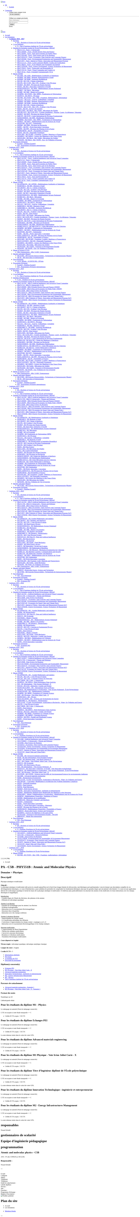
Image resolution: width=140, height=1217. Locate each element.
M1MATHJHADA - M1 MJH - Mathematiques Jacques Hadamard (39, 88)
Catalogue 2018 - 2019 (16, 822)
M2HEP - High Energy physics (27, 789)
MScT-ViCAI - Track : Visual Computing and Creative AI (36, 70)
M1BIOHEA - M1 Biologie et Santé (29, 419)
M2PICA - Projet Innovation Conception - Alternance (34, 805)
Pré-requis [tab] (8, 957)
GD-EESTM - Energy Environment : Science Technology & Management (41, 746)
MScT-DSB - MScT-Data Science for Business (32, 291)
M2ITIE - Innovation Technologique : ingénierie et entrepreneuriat (38, 791)
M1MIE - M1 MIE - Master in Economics (30, 530)
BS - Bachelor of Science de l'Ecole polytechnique (33, 390)
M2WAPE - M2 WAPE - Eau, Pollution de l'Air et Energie (36, 370)
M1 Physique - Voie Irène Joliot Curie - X (18, 970)
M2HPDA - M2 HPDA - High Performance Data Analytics (36, 710)
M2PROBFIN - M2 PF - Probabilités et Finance (32, 131)
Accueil (7, 35)
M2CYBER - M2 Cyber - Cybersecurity (30, 706)
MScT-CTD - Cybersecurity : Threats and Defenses (34, 596)
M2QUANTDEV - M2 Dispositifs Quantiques (32, 476)
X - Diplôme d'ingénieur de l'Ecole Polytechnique (33, 851)
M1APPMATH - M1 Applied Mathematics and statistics (35, 518)
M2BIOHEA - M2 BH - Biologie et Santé (31, 206)
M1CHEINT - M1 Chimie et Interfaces (30, 421)
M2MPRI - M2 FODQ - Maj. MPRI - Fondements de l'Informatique (39, 120)
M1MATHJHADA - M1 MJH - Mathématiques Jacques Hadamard (39, 195)
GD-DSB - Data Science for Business (29, 743)
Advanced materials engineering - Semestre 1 (19, 987)
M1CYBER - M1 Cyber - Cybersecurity (30, 680)
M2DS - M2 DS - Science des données (29, 109)
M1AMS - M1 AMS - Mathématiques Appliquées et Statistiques (38, 75)
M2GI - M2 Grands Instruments (27, 450)
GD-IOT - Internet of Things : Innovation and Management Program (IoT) (41, 750)
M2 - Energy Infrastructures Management (18, 976)
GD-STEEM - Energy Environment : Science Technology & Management (41, 846)
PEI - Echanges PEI (23, 581)
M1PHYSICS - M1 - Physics (26, 697)
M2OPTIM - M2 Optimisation (27, 467)
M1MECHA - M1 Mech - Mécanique (29, 197)
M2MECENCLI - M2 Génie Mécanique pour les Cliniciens (36, 460)
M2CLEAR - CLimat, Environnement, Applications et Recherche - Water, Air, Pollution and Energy (49, 702)
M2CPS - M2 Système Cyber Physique (30, 445)
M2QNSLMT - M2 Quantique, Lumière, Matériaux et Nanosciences (39, 474)
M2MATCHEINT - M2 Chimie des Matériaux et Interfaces (36, 456)
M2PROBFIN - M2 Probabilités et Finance (31, 473)
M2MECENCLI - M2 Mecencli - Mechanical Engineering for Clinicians (40, 550)
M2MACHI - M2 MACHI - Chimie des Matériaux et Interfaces (37, 340)
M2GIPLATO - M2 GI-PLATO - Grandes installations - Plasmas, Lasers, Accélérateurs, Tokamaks (49, 112)
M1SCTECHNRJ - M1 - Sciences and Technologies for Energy (38, 699)
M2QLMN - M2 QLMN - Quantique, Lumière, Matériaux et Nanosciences (41, 239)
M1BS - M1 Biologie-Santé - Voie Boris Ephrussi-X (34, 759)
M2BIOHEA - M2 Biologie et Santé (29, 439)
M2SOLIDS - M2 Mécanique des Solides (30, 480)
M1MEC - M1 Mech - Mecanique (28, 90)
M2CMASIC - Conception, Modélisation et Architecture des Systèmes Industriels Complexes (47, 781)
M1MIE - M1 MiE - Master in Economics (30, 621)
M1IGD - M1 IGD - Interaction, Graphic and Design (34, 686)
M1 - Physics (9, 977)
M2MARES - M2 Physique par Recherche (31, 454)
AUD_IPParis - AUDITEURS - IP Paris (30, 261)
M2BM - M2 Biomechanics (26, 625)
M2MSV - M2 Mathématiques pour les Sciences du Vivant (36, 465)
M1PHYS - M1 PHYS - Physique (28, 96)
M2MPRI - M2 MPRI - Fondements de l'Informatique (34, 228)
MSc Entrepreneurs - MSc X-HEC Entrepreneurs (33, 252)
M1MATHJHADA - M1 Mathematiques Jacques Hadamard (36, 526)
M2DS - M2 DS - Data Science (27, 213)
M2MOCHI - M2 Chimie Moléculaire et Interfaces (33, 462)
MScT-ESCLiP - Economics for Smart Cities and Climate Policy (38, 603)
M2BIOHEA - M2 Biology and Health (30, 531)
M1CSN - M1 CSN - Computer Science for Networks (34, 678)
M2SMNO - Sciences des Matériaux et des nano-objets (35, 813)
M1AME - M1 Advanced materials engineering (32, 756)
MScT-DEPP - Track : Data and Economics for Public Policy (37, 53)
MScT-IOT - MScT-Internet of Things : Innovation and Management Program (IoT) (44, 298)
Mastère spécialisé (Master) (22, 254)
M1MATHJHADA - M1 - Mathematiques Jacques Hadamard (37, 620)
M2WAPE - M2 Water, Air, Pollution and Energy (33, 564)
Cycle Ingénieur (18, 44)
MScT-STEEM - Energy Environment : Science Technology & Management (42, 607)
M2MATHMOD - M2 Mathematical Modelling (32, 548)
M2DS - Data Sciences (24, 631)
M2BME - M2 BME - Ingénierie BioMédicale (32, 103)
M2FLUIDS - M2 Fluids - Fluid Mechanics (31, 542)
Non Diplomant (18, 259)
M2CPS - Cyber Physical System (28, 629)
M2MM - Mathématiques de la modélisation (31, 798)
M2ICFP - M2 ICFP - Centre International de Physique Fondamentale (39, 116)
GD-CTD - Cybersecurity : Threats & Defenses (32, 835)
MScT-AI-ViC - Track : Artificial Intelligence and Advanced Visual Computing (42, 158)
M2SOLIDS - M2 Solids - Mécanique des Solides (33, 245)
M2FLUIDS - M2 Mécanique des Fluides (30, 449)
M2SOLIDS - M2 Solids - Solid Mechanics (31, 563)
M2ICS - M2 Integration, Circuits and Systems (32, 546)
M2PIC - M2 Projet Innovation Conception (31, 559)
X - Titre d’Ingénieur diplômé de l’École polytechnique (35, 46)
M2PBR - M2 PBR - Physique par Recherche (32, 125)
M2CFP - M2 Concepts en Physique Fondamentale (33, 443)
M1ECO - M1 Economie (25, 616)
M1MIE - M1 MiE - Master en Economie (30, 92)
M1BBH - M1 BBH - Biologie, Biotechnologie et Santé (35, 77)
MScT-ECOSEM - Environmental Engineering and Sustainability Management (42, 664)
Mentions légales (10, 1211)
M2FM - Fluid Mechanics (25, 787)
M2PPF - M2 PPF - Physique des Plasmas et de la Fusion (35, 129)
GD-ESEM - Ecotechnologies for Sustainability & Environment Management (42, 748)
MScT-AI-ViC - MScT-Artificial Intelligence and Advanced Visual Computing (42, 283)
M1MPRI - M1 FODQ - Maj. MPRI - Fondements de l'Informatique (39, 94)
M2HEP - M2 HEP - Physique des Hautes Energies (34, 114)
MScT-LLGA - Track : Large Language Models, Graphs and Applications (41, 63)
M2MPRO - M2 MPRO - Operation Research (32, 715)
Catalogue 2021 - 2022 (16, 583)
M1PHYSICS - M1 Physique (26, 436)
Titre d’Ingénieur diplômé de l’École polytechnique (21, 979)
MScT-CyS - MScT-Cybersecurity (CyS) (30, 285)
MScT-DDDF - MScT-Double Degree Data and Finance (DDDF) (38, 287)
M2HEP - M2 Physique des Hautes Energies (31, 452)
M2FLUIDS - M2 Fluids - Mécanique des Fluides (33, 215)
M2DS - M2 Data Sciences (26, 539)
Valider (12, 24)
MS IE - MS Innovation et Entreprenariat (30, 257)
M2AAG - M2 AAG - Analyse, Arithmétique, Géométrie (35, 99)
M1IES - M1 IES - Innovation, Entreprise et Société (34, 87)
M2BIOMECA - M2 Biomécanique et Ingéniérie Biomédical (37, 441)
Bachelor (16, 41)
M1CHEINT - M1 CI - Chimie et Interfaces (31, 188)
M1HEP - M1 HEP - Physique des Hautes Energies (34, 85)
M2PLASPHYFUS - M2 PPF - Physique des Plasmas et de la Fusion (39, 235)
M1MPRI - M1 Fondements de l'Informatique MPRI (34, 434)
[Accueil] (3, 2)
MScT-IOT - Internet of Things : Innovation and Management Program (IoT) (42, 605)
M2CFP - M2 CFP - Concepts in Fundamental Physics (34, 627)
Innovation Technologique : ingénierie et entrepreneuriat (23, 974)
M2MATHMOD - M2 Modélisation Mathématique (33, 458)
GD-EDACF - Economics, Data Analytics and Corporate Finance (38, 840)
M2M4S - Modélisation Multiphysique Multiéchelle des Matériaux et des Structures (44, 792)
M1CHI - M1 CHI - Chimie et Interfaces (30, 81)
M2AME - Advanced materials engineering (31, 776)
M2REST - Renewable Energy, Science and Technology (35, 570)
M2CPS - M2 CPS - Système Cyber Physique (32, 212)
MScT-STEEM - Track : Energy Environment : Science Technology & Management (44, 66)
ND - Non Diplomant (24, 575)
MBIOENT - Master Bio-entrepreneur (29, 816)
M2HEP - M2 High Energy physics (28, 544)
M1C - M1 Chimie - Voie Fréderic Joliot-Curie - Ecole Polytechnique (39, 761)
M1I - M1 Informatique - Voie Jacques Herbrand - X (34, 684)
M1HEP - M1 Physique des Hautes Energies (31, 425)
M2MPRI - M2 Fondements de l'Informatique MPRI (34, 463)
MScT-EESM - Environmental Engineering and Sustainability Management (41, 601)
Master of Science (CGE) (21, 250)
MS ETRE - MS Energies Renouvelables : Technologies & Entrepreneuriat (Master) (44, 572)
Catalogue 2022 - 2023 (16, 491)
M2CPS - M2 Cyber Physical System (29, 535)
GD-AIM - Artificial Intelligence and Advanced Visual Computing (38, 739)
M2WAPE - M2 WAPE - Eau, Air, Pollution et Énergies (35, 248)
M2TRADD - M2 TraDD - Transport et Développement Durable (38, 246)
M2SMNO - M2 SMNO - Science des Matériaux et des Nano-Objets (39, 243)
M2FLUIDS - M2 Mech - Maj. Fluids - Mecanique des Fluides (37, 110)
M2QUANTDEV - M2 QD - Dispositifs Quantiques (34, 241)
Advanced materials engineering (15, 972)
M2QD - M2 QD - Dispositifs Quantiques (30, 132)
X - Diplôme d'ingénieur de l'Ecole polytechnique (33, 735)
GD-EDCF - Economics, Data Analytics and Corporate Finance (38, 745)
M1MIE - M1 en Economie (26, 432)
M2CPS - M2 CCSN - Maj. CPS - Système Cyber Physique (36, 107)
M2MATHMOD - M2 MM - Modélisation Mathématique (35, 118)
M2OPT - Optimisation (24, 802)
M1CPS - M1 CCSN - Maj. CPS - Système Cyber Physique (36, 83)
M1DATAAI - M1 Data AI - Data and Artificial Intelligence (36, 614)
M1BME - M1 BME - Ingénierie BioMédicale (32, 79)
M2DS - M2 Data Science (25, 447)
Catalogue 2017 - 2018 (16, 848)
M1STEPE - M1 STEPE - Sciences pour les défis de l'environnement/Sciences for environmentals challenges (52, 774)
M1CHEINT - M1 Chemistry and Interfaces (31, 520)
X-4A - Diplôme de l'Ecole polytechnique (30, 280)
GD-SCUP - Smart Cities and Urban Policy (31, 752)
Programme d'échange (20, 142)
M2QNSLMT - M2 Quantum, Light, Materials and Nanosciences (38, 561)
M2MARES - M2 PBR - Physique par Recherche (33, 223)
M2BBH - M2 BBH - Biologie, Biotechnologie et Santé (35, 101)
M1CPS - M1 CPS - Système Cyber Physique (32, 189)
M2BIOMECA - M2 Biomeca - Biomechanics (32, 533)
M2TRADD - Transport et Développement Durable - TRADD (37, 814)
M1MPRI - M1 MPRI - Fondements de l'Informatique (34, 200)
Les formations (10, 37)
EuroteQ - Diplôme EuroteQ (26, 144)
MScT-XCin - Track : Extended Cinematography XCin (35, 72)
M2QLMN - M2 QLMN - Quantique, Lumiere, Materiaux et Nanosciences (41, 134)
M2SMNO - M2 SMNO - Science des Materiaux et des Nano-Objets (39, 136)
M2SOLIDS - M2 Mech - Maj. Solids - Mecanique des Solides (37, 138)
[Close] (1, 1168)
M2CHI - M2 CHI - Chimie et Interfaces (30, 105)
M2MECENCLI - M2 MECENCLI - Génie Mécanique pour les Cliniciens (41, 226)
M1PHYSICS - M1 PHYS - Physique (29, 202)
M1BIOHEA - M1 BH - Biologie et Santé (31, 186)
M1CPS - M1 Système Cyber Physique (30, 423)
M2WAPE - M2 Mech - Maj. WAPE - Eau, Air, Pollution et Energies (39, 140)
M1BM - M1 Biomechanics (26, 612)
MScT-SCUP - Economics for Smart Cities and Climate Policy (37, 669)
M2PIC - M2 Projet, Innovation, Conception (31, 469)
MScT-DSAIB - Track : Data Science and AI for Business (36, 55)
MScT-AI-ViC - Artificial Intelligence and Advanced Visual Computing (40, 594)
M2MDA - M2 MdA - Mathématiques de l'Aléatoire (34, 638)
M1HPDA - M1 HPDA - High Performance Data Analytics (36, 682)
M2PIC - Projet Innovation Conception (29, 642)
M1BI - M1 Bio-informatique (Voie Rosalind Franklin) (35, 757)
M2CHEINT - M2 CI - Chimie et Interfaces (31, 210)
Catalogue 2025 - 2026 (16, 147)
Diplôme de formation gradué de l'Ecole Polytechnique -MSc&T (34, 48)
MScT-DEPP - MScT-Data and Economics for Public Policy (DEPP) (39, 289)
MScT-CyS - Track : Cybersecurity (28, 50)
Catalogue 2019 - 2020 (16, 728)
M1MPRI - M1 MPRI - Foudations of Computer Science (35, 693)
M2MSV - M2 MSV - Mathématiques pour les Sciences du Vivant (38, 121)
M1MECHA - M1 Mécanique (27, 430)
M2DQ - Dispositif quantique (26, 783)
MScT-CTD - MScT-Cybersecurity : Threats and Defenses (36, 399)
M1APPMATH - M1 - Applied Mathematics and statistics (35, 610)
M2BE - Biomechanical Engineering (29, 778)
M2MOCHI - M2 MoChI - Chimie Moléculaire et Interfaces (36, 348)
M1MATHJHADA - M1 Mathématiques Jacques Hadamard (36, 428)
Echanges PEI (9, 968)
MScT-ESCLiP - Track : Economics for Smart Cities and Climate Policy (40, 171)
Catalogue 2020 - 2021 (16, 647)
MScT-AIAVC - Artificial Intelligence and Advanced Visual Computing (40, 658)
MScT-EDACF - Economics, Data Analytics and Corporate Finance (39, 599)
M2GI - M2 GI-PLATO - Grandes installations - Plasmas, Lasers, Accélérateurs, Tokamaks (46, 217)
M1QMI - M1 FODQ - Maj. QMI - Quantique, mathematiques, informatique (42, 855)
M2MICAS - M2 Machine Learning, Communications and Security (39, 552)
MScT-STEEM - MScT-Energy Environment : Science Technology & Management (44, 300)
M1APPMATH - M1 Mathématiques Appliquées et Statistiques (37, 417)
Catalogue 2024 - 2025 (16, 269)
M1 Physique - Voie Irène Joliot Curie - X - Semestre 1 (22, 989)
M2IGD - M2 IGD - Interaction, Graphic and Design (34, 636)
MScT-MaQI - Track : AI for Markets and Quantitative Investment (38, 64)
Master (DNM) (18, 74)
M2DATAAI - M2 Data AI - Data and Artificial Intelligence (36, 537)
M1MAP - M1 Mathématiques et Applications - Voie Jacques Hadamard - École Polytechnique (48, 689)
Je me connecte (14, 14)
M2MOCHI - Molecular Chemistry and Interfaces (33, 800)
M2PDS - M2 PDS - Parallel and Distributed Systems (34, 717)
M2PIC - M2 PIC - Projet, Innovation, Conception (33, 234)
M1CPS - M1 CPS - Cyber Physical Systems (31, 522)
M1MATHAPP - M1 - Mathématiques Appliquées (33, 691)
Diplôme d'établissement (21, 278)
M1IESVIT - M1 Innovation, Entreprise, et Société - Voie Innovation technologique (44, 768)
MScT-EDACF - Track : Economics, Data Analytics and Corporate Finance (41, 57)
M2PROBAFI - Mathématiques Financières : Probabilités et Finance (39, 809)
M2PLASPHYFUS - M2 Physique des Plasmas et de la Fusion (37, 471)
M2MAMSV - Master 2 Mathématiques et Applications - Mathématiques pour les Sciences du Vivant (50, 794)
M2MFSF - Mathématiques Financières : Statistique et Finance (37, 796)
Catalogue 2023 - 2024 (16, 386)
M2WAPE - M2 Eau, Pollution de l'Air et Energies (33, 482)
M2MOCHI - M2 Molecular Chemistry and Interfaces (34, 553)
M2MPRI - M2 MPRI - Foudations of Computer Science (35, 713)
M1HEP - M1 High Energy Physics (28, 524)
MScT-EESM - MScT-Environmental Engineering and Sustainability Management (44, 294)
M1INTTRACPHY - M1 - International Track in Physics (35, 688)
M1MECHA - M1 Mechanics (26, 528)
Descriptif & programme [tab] (13, 960)
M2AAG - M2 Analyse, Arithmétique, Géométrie (33, 438)
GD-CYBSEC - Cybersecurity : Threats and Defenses (34, 741)
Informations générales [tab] (12, 955)
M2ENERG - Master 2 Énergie (27, 632)
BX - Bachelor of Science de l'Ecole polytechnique (33, 42)
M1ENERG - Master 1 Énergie (27, 618)
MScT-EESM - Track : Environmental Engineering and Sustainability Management (44, 59)
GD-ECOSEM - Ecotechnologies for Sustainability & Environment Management (43, 838)
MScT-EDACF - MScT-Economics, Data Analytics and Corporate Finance (41, 292)
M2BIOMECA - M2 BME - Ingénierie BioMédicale (34, 208)
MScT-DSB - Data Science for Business (30, 598)
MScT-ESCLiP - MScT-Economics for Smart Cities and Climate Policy (40, 296)
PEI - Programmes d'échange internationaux (31, 145)
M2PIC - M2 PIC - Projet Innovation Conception (33, 127)
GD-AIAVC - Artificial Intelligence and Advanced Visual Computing (39, 833)
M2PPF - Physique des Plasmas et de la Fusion (32, 807)
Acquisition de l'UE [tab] (11, 958)
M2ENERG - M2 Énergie (25, 541)
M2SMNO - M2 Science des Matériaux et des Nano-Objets (36, 478)
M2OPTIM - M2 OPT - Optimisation (29, 123)
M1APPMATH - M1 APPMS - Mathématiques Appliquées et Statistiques (41, 184)
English (11, 7)
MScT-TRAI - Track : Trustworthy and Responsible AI (35, 68)
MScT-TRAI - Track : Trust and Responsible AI (32, 177)
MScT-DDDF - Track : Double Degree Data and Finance (35, 52)
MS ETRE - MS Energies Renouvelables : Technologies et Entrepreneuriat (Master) (44, 256)
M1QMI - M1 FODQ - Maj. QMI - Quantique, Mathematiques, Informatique (42, 98)
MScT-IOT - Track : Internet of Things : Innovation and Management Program (42, 61)
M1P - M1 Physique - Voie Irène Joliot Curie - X (33, 695)
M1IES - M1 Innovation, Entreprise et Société (32, 427)
